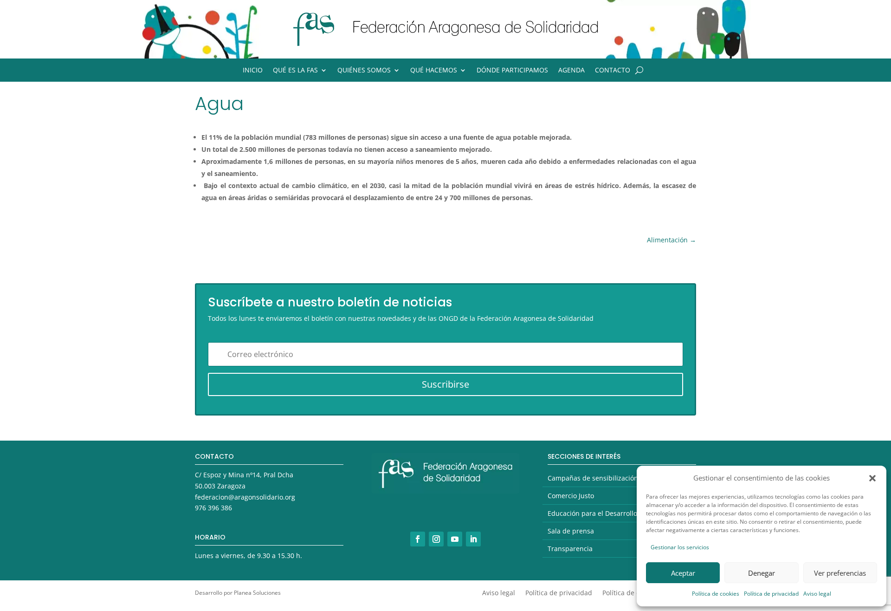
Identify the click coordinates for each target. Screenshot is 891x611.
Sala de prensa (571, 530)
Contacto (612, 70)
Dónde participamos (512, 70)
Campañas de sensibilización (593, 478)
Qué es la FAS (295, 70)
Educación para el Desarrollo (592, 513)
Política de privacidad (771, 594)
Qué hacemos (433, 70)
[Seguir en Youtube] (454, 539)
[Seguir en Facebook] (417, 539)
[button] (872, 478)
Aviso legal (817, 594)
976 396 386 (213, 507)
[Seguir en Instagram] (436, 539)
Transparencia (570, 548)
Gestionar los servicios (680, 547)
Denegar (761, 573)
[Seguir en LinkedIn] (473, 539)
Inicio (253, 70)
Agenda (571, 70)
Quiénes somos (364, 70)
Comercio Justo (571, 495)
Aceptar (683, 573)
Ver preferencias (840, 573)
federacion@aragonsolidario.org (245, 497)
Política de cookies (715, 594)
